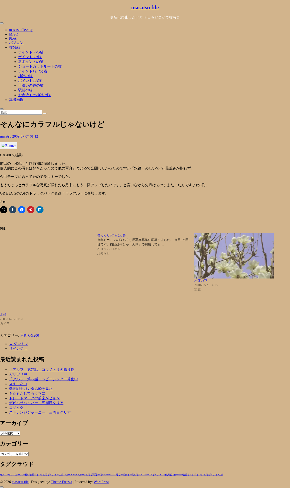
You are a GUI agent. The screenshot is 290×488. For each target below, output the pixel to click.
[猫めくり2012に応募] (145, 244)
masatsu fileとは (21, 30)
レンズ (12, 474)
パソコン (16, 43)
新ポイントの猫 (31, 62)
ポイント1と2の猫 (32, 71)
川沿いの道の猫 (31, 85)
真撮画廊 (16, 100)
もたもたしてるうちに (27, 393)
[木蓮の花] (240, 256)
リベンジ (18, 348)
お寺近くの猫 (118, 474)
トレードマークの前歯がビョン (34, 398)
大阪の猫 (171, 474)
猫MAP (15, 47)
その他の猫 (133, 474)
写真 (23, 335)
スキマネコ (18, 384)
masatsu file (145, 7)
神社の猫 (25, 76)
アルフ (142, 474)
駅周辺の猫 (96, 474)
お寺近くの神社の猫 (34, 95)
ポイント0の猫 (30, 57)
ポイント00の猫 (31, 52)
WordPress (106, 474)
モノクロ (4, 474)
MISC (13, 34)
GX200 (33, 335)
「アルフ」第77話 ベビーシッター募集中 (43, 379)
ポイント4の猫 (30, 81)
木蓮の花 (200, 280)
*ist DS (148, 474)
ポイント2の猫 (216, 474)
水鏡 (3, 314)
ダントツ (18, 344)
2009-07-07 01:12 (25, 136)
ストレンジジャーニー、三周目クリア (40, 412)
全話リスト (188, 474)
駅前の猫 (25, 90)
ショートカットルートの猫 (40, 66)
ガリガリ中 (18, 374)
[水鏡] (46, 272)
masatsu (6, 136)
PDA (13, 38)
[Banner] (8, 146)
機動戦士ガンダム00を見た (31, 388)
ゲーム (19, 474)
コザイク (16, 407)
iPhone (179, 474)
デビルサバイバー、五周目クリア (36, 403)
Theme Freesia (61, 482)
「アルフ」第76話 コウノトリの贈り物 (41, 369)
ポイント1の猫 (159, 474)
